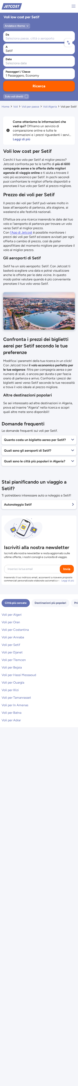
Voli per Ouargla (13, 682)
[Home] (12, 6)
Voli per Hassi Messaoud (19, 675)
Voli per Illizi (10, 690)
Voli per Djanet (12, 652)
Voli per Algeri (12, 615)
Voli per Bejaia (12, 667)
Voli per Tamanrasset (16, 697)
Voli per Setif (11, 645)
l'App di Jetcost (21, 232)
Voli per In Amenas (15, 705)
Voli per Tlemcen (14, 660)
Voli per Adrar (11, 720)
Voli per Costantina (15, 630)
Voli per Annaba (13, 637)
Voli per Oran (11, 622)
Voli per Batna (11, 713)
